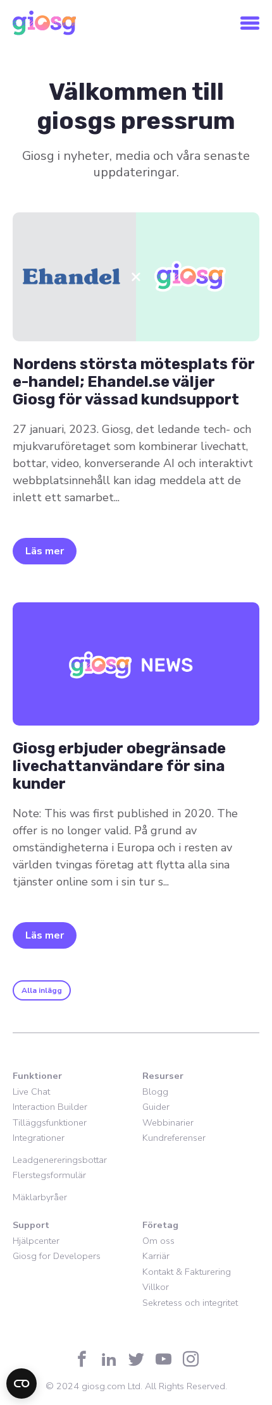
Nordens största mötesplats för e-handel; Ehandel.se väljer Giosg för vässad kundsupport (134, 381)
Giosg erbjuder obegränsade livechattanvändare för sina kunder (119, 766)
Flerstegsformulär (49, 1175)
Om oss (158, 1240)
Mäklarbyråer (40, 1197)
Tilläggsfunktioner (50, 1122)
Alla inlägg (42, 990)
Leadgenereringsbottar (60, 1159)
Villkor (155, 1286)
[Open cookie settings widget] (21, 1383)
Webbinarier (168, 1122)
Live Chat (31, 1091)
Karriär (156, 1256)
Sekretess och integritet (190, 1302)
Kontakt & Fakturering (186, 1271)
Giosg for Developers (57, 1256)
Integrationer (39, 1137)
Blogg (155, 1091)
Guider (156, 1106)
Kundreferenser (174, 1137)
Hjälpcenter (36, 1240)
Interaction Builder (50, 1106)
